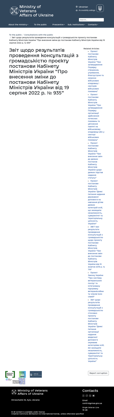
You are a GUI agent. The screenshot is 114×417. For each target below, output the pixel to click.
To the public (40, 24)
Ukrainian (83, 7)
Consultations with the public (38, 35)
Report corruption (98, 373)
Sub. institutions (76, 24)
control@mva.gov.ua (92, 403)
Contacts (92, 24)
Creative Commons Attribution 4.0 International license (35, 414)
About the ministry (17, 24)
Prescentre (57, 24)
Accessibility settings (87, 10)
